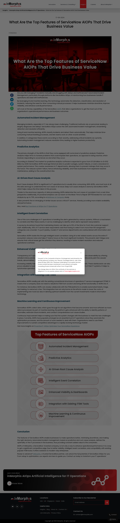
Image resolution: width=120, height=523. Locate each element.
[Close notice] (81, 253)
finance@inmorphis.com (72, 271)
